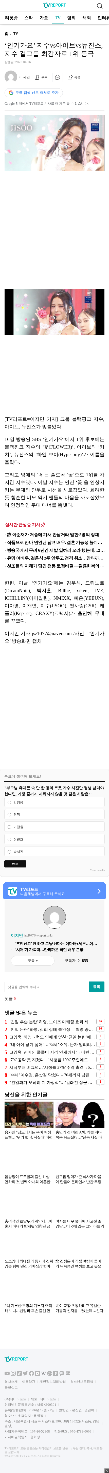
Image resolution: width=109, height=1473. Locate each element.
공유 (77, 77)
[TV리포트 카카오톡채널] (61, 1375)
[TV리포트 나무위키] (49, 1375)
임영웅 (18, 802)
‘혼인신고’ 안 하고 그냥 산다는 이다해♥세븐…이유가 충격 (56, 944)
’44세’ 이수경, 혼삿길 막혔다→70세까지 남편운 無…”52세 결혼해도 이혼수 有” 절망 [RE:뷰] (52, 1075)
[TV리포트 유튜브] (7, 1375)
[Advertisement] (54, 230)
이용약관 (28, 1381)
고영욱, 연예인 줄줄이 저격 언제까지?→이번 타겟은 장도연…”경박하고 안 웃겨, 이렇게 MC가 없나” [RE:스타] (52, 1052)
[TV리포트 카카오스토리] (55, 1375)
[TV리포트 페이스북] (31, 1375)
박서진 (18, 852)
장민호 (18, 839)
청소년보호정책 (81, 1381)
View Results (97, 870)
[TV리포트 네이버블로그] (67, 1375)
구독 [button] (44, 77)
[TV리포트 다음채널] (37, 1375)
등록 (96, 987)
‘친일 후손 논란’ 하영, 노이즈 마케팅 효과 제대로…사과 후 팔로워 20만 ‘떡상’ (52, 1022)
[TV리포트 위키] (43, 1375)
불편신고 (11, 1387)
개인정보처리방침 (53, 1381)
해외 (86, 17)
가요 (44, 17)
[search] (99, 6)
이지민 (24, 77)
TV (58, 17)
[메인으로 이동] (54, 7)
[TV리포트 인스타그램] (13, 1375)
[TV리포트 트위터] (25, 1375)
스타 (28, 17)
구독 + (33, 960)
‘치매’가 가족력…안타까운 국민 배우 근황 (49, 950)
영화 (71, 17)
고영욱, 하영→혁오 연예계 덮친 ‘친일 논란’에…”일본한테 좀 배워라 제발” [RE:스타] (52, 1037)
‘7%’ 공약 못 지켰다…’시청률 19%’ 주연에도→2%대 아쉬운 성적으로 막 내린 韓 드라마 (52, 1060)
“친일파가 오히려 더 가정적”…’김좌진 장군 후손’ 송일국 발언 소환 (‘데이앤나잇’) (52, 1082)
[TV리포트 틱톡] (19, 1375)
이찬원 (18, 827)
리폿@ (11, 17)
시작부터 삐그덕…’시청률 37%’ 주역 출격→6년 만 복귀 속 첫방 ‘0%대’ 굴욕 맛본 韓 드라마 (52, 1067)
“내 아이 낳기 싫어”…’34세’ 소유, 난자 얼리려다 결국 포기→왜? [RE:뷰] (52, 1044)
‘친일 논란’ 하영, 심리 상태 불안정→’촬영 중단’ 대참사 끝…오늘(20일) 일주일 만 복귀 (52, 1029)
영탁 (16, 815)
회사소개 (11, 1381)
